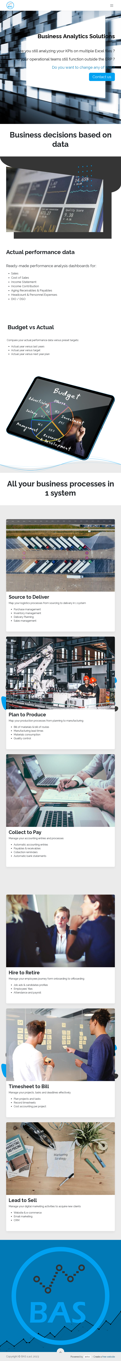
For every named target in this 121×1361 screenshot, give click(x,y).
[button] (60, 1352)
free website (108, 1356)
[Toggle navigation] (112, 5)
